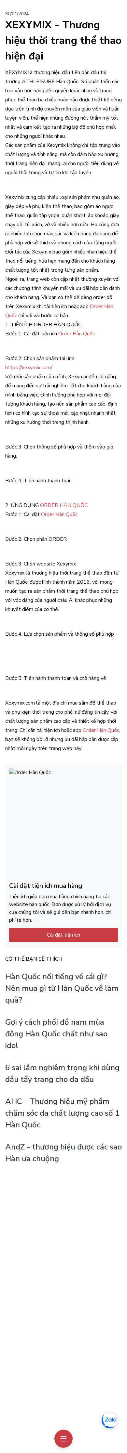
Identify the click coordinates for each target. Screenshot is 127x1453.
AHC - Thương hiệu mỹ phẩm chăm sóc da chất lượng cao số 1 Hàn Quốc (62, 1113)
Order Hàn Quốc (76, 333)
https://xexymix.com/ (28, 367)
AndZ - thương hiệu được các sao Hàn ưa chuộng (63, 1153)
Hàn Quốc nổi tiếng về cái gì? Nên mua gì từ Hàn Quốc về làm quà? (62, 988)
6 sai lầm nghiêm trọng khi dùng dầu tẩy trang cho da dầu (62, 1073)
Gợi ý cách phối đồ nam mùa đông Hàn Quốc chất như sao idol (56, 1034)
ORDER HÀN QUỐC (64, 505)
